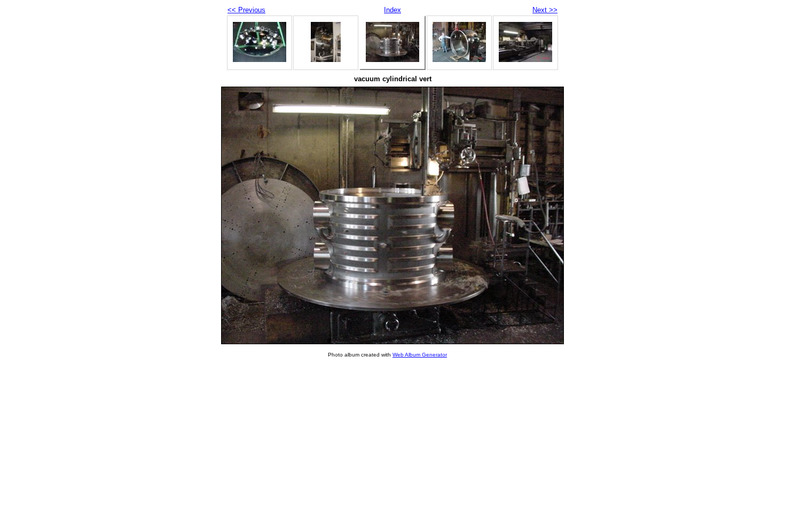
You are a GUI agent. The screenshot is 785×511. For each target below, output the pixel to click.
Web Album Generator (419, 355)
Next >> (545, 10)
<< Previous (246, 10)
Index (392, 10)
